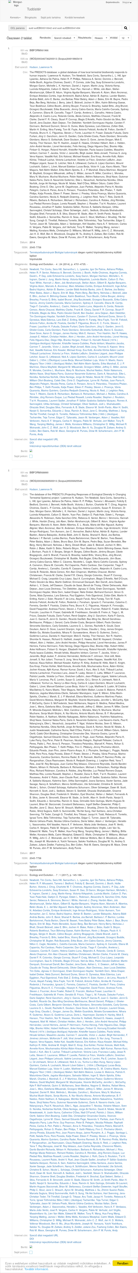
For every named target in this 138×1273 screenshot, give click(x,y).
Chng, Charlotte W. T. (60, 886)
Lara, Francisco (100, 1051)
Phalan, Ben (61, 1129)
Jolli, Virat (68, 1038)
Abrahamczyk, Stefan (77, 282)
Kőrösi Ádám (109, 350)
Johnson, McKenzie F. (51, 1038)
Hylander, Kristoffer (61, 343)
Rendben (122, 1263)
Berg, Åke (87, 292)
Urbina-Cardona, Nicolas (89, 1203)
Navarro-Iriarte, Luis (109, 1102)
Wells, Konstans (73, 424)
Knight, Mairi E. (68, 1045)
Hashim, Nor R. (110, 333)
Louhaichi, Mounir (107, 356)
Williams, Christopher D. (95, 424)
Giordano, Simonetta (80, 329)
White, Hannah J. (45, 282)
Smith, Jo (99, 1179)
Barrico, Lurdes (116, 917)
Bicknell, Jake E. (53, 927)
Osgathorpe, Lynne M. (88, 380)
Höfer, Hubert (51, 1028)
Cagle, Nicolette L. (49, 944)
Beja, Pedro (75, 292)
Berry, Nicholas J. (102, 292)
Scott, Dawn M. (38, 1173)
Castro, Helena (70, 306)
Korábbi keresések (75, 17)
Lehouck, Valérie (62, 1058)
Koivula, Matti (112, 1045)
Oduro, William (115, 1112)
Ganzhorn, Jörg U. (95, 326)
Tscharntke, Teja (38, 417)
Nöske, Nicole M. (95, 377)
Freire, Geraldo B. (66, 994)
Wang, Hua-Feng (104, 1213)
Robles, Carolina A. (118, 393)
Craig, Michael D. (90, 957)
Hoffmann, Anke (67, 1028)
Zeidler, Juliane (83, 1227)
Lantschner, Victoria (49, 353)
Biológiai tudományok (66, 252)
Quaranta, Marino (39, 390)
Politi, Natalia (36, 1136)
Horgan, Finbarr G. (82, 340)
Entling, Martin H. (79, 319)
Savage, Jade (44, 1166)
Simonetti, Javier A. (63, 1179)
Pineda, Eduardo (46, 1132)
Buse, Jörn (82, 940)
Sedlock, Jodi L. (97, 404)
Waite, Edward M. (67, 1213)
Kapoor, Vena (117, 346)
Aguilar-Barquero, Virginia (84, 903)
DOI (32, 442)
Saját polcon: (21, 456)
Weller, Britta (64, 1216)
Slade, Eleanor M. (87, 407)
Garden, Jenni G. (115, 326)
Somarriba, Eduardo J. (52, 410)
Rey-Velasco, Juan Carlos (76, 1146)
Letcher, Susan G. (39, 356)
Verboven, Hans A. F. (41, 420)
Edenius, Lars (54, 319)
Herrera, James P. (59, 1024)
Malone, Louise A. (94, 1072)
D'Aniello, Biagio (38, 313)
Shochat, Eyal (97, 1176)
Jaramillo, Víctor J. (51, 346)
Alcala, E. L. (42, 907)
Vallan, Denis (110, 1203)
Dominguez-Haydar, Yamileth (49, 316)
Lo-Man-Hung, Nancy (101, 1061)
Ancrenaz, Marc (66, 286)
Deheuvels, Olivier (67, 967)
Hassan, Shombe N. (72, 1018)
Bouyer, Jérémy (116, 296)
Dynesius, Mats (38, 319)
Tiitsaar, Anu (79, 1196)
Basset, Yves (77, 920)
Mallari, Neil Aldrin (74, 363)
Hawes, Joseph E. (115, 1018)
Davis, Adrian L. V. (90, 964)
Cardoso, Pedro (53, 947)
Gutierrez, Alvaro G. (43, 1014)
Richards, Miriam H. (56, 1149)
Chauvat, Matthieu (55, 309)
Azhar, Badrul (56, 913)
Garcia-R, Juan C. (99, 998)
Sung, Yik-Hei (85, 1193)
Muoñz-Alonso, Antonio (88, 1095)
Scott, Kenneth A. (55, 1173)
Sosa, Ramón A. (73, 410)
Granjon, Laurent (108, 1008)
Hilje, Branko (64, 340)
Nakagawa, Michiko (68, 1099)
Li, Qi (32, 1061)
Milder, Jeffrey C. (103, 366)
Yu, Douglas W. (98, 427)
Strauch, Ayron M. (64, 1189)
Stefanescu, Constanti (80, 1186)
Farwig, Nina (95, 319)
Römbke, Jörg (37, 397)
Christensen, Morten (89, 954)
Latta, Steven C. (38, 1055)
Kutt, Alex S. (45, 1051)
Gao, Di (84, 890)
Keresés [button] (14, 17)
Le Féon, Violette (70, 353)
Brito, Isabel (57, 299)
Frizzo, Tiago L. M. (87, 994)
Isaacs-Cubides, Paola (84, 343)
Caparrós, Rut (37, 947)
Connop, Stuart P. (114, 309)
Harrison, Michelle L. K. (111, 276)
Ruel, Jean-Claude (78, 1159)
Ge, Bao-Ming (55, 1001)
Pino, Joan (61, 1132)
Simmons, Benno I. (61, 900)
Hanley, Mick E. (78, 333)
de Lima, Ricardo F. (117, 977)
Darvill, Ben (79, 313)
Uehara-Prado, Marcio (64, 1203)
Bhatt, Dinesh (37, 927)
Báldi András (81, 289)
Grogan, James (61, 333)
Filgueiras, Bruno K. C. (90, 323)
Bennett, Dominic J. (73, 272)
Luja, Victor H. (100, 360)
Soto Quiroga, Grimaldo (102, 1183)
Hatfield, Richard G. (94, 1018)
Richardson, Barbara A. (70, 393)
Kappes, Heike (52, 1041)
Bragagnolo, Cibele (92, 934)
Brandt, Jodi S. (111, 934)
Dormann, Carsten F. (77, 316)
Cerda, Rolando (115, 306)
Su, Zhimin (103, 1189)
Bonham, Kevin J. (90, 930)
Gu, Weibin (76, 1011)
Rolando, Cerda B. (106, 950)
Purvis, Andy (36, 434)
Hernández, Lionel (109, 336)
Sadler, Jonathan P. (68, 400)
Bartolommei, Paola (40, 920)
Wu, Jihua (64, 1223)
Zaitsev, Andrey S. (116, 427)
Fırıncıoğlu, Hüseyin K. (66, 987)
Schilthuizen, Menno (86, 1166)
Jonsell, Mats (83, 346)
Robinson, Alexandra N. (91, 896)
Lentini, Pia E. (100, 1058)
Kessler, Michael (66, 350)
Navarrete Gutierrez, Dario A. (90, 373)
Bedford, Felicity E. (75, 883)
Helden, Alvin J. (68, 336)
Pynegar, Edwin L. (68, 896)
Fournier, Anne (48, 991)
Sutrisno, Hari (100, 1193)
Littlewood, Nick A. (59, 356)
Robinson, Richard (55, 1152)
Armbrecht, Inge (111, 286)
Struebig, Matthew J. (109, 410)
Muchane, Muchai (84, 370)
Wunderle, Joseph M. (81, 1223)
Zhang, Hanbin (98, 900)
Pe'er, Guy (58, 1122)
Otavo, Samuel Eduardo (67, 1119)
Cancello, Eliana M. (104, 302)
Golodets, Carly (110, 1004)
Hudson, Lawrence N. (41, 67)
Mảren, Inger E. (90, 1075)
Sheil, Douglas (47, 407)
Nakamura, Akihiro (89, 1099)
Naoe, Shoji (44, 373)
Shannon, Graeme (39, 1176)
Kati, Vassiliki (36, 350)
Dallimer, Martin (119, 960)
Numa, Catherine (63, 1112)
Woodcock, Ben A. (79, 427)
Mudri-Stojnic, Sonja (48, 1095)
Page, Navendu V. (89, 1119)
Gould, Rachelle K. (55, 1008)
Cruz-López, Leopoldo (112, 957)
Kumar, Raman (114, 1048)
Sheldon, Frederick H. (77, 1176)
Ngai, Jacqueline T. (83, 1105)
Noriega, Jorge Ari (75, 377)
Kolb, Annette (95, 350)
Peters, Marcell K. (114, 1125)
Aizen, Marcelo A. (47, 286)
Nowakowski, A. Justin (41, 1112)
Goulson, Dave (73, 1008)
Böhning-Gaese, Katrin (62, 296)
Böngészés (31, 17)
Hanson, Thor (94, 333)
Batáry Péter (91, 920)
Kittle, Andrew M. (51, 1045)
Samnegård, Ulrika (39, 404)
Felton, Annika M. (47, 323)
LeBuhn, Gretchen (89, 353)
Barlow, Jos (111, 289)
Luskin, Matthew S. (73, 1068)
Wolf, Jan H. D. (61, 427)
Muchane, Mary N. (65, 370)
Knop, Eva (81, 350)
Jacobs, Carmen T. (67, 1035)
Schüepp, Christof (59, 404)
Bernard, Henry (97, 923)
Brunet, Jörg (71, 299)
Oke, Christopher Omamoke (83, 1115)
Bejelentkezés (112, 2)
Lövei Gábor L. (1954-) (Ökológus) (88, 1065)
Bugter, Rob (52, 940)
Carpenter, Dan (71, 947)
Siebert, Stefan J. (114, 1176)
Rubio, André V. (59, 1159)
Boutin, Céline (99, 296)
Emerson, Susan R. (69, 890)
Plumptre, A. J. (98, 1132)
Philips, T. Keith (42, 387)
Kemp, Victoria (70, 279)
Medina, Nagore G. (91, 1085)
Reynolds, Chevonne (102, 1146)
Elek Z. (65, 319)
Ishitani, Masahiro (106, 343)
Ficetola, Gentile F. (68, 323)
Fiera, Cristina (117, 984)
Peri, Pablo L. (55, 1125)
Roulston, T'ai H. (117, 1156)
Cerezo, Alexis (37, 309)
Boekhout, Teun (83, 296)
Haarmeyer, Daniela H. (95, 1014)
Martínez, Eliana (38, 366)
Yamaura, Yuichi (102, 1223)
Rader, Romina (77, 1139)
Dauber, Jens (93, 313)
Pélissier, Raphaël (113, 1122)
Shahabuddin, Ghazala (116, 1173)
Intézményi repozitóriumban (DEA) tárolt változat (55, 446)
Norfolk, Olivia (57, 377)
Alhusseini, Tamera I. (53, 883)
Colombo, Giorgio (52, 957)
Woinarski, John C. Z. (41, 427)
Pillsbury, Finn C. (94, 1129)
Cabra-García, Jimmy (100, 940)
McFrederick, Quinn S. (49, 1085)
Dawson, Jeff (107, 964)
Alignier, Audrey (83, 907)
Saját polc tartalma (51, 17)
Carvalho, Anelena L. (50, 306)
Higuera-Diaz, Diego (46, 340)
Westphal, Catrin (98, 1216)
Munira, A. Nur (68, 1095)
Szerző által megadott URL (44, 439)
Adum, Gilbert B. (98, 282)
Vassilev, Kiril (118, 417)
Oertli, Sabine (37, 1115)
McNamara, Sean (71, 1085)
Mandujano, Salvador (70, 1075)
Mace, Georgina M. (69, 430)
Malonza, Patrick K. (115, 1072)
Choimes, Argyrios (108, 272)
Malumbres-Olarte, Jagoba (44, 1075)
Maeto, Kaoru (116, 360)
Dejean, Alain (108, 313)
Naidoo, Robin (102, 370)
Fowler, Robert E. (66, 991)
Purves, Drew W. (89, 430)
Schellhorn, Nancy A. (63, 1166)
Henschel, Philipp (117, 1021)
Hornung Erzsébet (107, 1028)
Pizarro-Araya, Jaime (79, 1132)
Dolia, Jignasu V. (43, 971)
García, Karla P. (81, 998)
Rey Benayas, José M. (50, 1146)
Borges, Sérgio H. (39, 934)
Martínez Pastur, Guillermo (99, 1078)
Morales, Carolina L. (43, 370)
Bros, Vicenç (71, 937)
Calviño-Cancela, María (58, 302)
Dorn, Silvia (111, 971)
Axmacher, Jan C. (39, 913)
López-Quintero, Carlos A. (83, 356)
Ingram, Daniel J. (39, 279)
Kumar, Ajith (98, 1048)
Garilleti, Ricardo (38, 1001)
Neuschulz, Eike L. (116, 373)
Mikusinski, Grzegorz (83, 366)
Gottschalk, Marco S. (102, 329)
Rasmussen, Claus (62, 1142)
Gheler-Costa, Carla (40, 329)
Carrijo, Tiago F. (88, 947)
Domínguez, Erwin (62, 971)
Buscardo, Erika (111, 299)
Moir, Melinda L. (58, 1092)
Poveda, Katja (58, 387)
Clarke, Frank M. (75, 309)
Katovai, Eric (50, 350)
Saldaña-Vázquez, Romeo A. (112, 400)
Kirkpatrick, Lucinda (89, 279)
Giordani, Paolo (59, 329)
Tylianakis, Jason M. (77, 417)
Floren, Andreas (106, 987)
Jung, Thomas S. (100, 346)
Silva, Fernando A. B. (66, 407)
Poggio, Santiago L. (117, 1132)
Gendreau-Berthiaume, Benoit (79, 1001)
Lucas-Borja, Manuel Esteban (76, 360)
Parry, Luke (46, 1122)
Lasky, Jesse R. (117, 1051)
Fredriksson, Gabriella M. (43, 994)
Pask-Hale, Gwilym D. (47, 896)
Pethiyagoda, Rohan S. (42, 1129)
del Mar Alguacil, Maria (62, 907)
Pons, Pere (50, 1136)
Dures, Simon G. (117, 316)
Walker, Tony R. (116, 420)
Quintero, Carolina (59, 390)
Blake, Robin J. (88, 927)
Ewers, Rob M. (50, 430)
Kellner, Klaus (96, 1041)
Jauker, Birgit (69, 346)
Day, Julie (47, 276)
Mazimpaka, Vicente (80, 1082)
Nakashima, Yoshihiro (111, 1099)
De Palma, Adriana (105, 269)
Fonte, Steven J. (111, 323)
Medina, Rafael (110, 1085)
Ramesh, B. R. (93, 1139)
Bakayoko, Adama (110, 913)
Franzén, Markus (85, 991)
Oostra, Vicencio (107, 1115)
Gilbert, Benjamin (53, 1004)
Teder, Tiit (45, 1196)
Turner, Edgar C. (57, 417)
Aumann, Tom (112, 910)
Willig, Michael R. (118, 424)
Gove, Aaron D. (44, 333)
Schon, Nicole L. (51, 1169)
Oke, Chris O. (68, 380)
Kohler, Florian (96, 1045)
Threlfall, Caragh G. (48, 414)
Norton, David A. (98, 1109)
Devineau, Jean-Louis (103, 967)
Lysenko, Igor (87, 269)
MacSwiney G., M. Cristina (98, 1068)
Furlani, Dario (77, 326)
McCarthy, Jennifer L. (103, 1082)
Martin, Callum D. (109, 279)
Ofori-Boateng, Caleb (49, 380)
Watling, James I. (55, 424)
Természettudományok (42, 252)
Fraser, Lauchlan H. (40, 326)
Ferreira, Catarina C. (78, 984)
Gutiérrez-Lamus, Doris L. (68, 1014)
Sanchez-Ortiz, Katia (116, 896)
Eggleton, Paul (37, 977)
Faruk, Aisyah (37, 981)
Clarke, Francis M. (110, 954)
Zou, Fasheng (98, 1227)
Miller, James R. (104, 1088)
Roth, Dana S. (99, 1156)
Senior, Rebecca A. (52, 272)
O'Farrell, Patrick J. (96, 1112)
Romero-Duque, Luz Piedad (60, 397)
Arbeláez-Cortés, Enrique (88, 286)
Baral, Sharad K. (63, 917)
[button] (125, 38)
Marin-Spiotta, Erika (95, 363)
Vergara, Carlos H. (62, 420)
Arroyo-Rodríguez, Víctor (91, 910)
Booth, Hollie (91, 272)
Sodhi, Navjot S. (38, 1183)
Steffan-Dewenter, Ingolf (105, 1186)
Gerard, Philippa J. (106, 1001)
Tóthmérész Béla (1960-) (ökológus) (98, 414)
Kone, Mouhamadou (49, 1048)
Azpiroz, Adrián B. (46, 289)
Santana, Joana (105, 1163)
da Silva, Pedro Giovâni (59, 313)
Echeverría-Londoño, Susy (67, 276)
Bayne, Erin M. (60, 292)
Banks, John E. (96, 289)
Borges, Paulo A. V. (111, 930)
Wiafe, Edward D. (117, 1216)
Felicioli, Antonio (83, 981)
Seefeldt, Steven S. (93, 1173)
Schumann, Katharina (91, 1169)
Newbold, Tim (37, 269)
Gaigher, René (43, 998)
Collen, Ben (36, 430)
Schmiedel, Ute (105, 1166)
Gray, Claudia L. (43, 1011)
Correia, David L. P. (103, 886)
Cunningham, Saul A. (41, 960)
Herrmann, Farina (79, 1024)
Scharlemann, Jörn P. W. (111, 430)
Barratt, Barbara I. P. (96, 917)
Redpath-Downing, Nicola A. (84, 390)
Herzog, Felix (96, 1024)
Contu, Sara (51, 269)
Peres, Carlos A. (67, 383)
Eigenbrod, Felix (54, 977)
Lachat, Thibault (61, 1051)
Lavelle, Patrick (78, 1055)
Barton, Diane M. (60, 920)
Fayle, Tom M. (110, 319)
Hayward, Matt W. (39, 1021)
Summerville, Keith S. (66, 1193)
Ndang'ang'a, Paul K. (41, 1105)
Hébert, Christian (50, 336)
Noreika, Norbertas (40, 377)
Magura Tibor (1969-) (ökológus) (47, 363)
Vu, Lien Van (50, 1213)
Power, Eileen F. (75, 387)
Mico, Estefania (46, 1088)
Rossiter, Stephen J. (103, 397)
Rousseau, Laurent (47, 400)
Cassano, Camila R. (40, 950)
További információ (36, 1269)
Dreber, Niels (43, 974)
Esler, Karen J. (98, 977)
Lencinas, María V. (82, 1058)
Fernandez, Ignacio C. (54, 984)
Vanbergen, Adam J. (99, 417)
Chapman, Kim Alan (47, 954)
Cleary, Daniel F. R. (94, 309)
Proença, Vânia (112, 387)
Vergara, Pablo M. (82, 420)
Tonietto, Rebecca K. (115, 1196)
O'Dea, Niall (111, 377)
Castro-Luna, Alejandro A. (92, 306)
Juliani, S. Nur (96, 1038)
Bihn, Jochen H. (40, 296)
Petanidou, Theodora (107, 383)
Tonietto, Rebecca (69, 414)
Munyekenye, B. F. (111, 1095)
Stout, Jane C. (90, 410)
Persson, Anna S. (86, 383)
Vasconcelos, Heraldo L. (65, 1206)
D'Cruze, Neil (78, 960)
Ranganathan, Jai (41, 1142)
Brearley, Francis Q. (40, 299)
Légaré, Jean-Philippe (111, 353)
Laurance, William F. (58, 1055)
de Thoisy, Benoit (47, 967)
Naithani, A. (51, 1099)
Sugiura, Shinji (46, 1193)
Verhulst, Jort (100, 420)
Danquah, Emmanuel (41, 964)
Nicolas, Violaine (103, 1105)
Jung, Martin (55, 279)
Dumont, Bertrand (98, 316)
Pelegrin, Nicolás (49, 383)
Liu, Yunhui (84, 1061)
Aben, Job (60, 282)
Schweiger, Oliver (79, 404)
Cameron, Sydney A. (83, 302)
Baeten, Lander (65, 289)
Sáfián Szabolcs (87, 400)
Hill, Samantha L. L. (68, 269)
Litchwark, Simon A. (46, 1061)
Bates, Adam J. (44, 292)
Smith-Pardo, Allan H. (109, 407)
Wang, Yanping (38, 424)
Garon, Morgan (90, 276)
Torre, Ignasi (36, 1200)
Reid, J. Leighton (109, 390)
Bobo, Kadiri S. (105, 927)
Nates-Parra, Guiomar (62, 373)
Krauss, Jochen (83, 1048)
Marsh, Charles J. (39, 1078)
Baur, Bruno (121, 920)
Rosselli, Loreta (84, 397)
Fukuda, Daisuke (60, 326)
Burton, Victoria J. (39, 886)
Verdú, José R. (50, 1210)
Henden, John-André (88, 336)
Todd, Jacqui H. (95, 1196)
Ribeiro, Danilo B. (47, 393)
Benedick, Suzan (68, 923)
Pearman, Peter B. (75, 1122)
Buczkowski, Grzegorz (90, 299)
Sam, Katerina (68, 1163)
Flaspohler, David (88, 987)
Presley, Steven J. (94, 387)
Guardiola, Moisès (92, 1011)
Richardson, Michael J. (95, 393)
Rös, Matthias (45, 1156)
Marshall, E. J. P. (116, 363)
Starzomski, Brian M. (57, 1186)
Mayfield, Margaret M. (59, 366)
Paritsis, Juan (108, 380)
